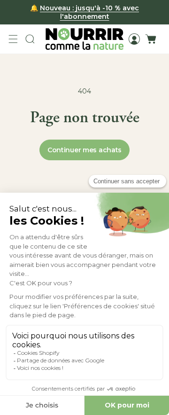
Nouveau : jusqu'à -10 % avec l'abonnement (89, 12)
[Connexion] (134, 39)
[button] (13, 39)
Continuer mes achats (84, 150)
